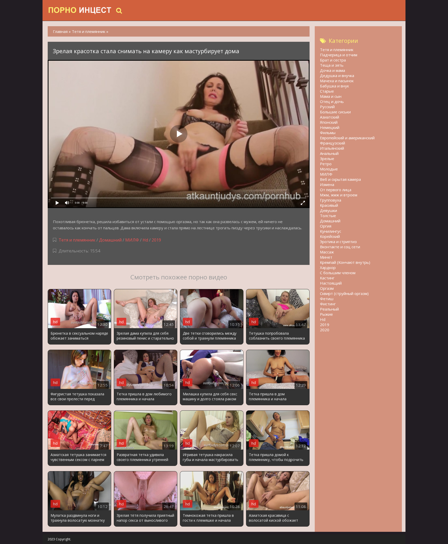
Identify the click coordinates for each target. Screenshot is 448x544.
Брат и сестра (333, 60)
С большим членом (337, 272)
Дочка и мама (332, 70)
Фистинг (328, 303)
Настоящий (331, 283)
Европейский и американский (347, 137)
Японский (329, 122)
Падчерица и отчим (338, 54)
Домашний (111, 240)
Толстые (328, 215)
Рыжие (326, 314)
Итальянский (332, 148)
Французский (332, 143)
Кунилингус (330, 231)
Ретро (326, 163)
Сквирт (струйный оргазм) (344, 293)
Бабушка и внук (334, 85)
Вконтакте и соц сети (340, 246)
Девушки (328, 210)
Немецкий (329, 127)
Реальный (329, 309)
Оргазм (327, 288)
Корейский (330, 236)
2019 (156, 240)
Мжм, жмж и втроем (338, 194)
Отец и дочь (332, 101)
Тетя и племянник (77, 240)
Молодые (329, 168)
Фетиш (326, 298)
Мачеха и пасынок (337, 80)
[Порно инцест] (80, 10)
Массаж (327, 251)
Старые (327, 91)
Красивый (329, 205)
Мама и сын (330, 96)
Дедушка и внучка (337, 75)
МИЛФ (132, 240)
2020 (324, 329)
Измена (327, 184)
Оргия (325, 226)
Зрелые (327, 158)
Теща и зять (332, 65)
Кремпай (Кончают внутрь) (345, 262)
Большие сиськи (335, 111)
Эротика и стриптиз (338, 241)
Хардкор (328, 267)
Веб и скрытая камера (340, 179)
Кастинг (327, 277)
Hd (145, 240)
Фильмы (327, 132)
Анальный (329, 153)
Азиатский (329, 117)
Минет (326, 257)
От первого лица (335, 189)
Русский (327, 106)
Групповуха (330, 200)
